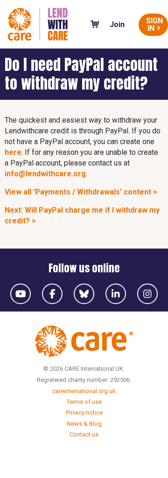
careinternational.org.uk (84, 391)
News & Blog (84, 423)
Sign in (154, 24)
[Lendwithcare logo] (38, 24)
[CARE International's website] (84, 343)
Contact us (84, 434)
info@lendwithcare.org (45, 173)
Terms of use (84, 401)
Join (117, 24)
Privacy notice (84, 412)
